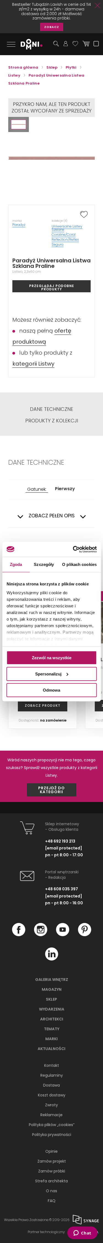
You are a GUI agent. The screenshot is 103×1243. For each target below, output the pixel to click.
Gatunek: (36, 489)
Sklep (51, 999)
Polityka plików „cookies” (51, 1124)
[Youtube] (62, 935)
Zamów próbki (51, 1171)
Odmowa (51, 690)
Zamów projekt (51, 1161)
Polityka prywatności (51, 1134)
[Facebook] (18, 935)
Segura (57, 244)
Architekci (51, 1019)
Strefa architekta (51, 1181)
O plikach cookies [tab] (79, 564)
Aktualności (51, 1048)
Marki (51, 1039)
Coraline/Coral (64, 234)
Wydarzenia (51, 1009)
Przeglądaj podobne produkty (51, 287)
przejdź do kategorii (51, 790)
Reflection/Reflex (65, 239)
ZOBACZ (51, 27)
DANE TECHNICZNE (51, 409)
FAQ (51, 1200)
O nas (51, 1191)
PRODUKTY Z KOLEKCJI (51, 421)
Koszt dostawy (51, 1095)
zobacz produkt (42, 705)
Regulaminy (51, 1075)
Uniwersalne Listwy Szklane (67, 228)
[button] (18, 124)
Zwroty (51, 1105)
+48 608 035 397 (61, 889)
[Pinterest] (84, 935)
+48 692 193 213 (60, 841)
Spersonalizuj (48, 674)
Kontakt (51, 1065)
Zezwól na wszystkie (51, 657)
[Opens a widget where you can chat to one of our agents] (82, 1233)
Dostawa (51, 1085)
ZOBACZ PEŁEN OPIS (52, 516)
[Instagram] (40, 935)
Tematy (51, 1029)
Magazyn (52, 989)
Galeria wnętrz (51, 979)
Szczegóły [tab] (44, 564)
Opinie (51, 1151)
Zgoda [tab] (16, 564)
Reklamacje (51, 1115)
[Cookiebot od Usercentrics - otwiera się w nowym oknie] (73, 549)
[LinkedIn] (51, 959)
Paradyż (18, 224)
